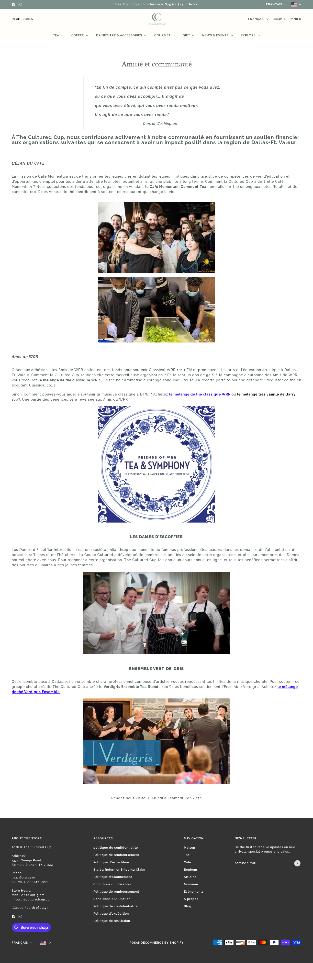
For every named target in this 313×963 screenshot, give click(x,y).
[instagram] (20, 4)
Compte (279, 19)
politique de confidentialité (115, 847)
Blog (187, 906)
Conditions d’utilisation (112, 899)
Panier (295, 19)
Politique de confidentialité (115, 906)
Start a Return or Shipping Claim (119, 869)
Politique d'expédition (111, 862)
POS (133, 942)
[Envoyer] (297, 863)
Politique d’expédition (111, 913)
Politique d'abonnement (112, 877)
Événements (193, 891)
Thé (187, 855)
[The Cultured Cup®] (157, 19)
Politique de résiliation (111, 921)
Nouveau (191, 884)
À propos (191, 899)
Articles (190, 877)
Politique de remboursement (116, 855)
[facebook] (13, 4)
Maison (189, 847)
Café (187, 862)
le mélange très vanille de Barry (266, 394)
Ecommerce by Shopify (163, 942)
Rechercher (23, 19)
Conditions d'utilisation (112, 884)
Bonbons (191, 869)
